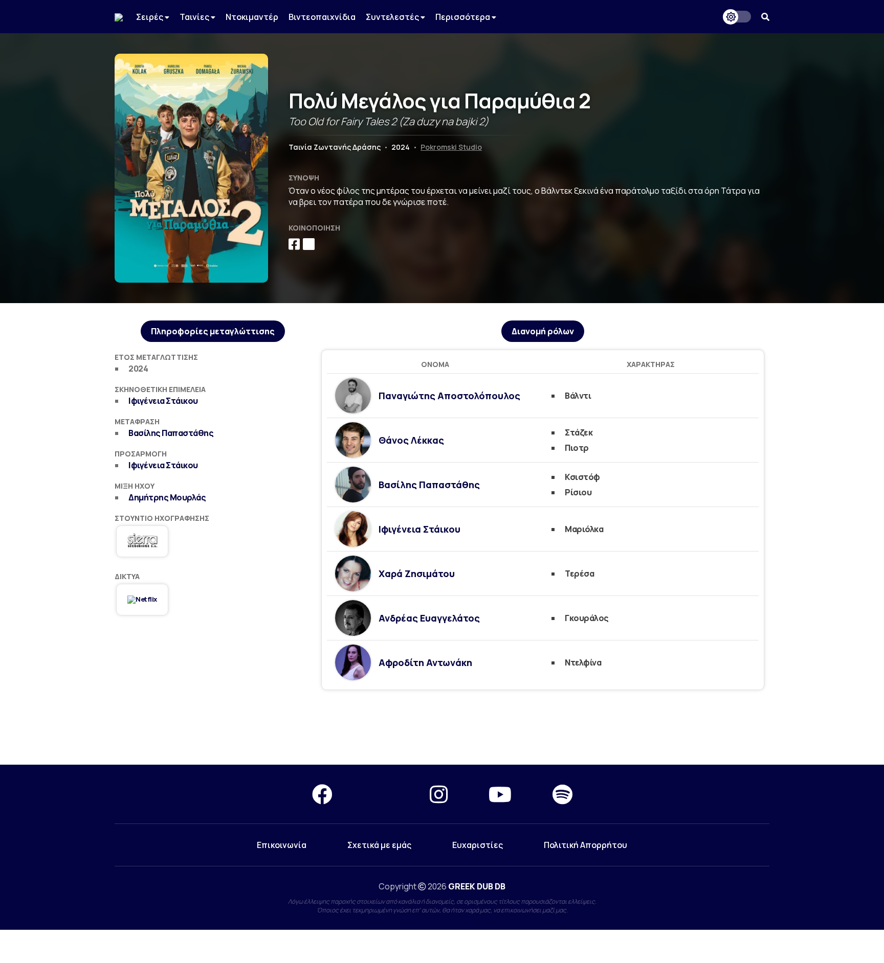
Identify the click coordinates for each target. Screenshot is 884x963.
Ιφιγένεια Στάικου (163, 400)
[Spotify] (562, 794)
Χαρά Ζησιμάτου (417, 573)
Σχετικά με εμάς (379, 845)
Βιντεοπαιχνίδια (322, 16)
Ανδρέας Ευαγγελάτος (429, 618)
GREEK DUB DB (476, 886)
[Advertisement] (442, 728)
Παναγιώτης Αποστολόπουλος (449, 395)
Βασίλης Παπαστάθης (170, 433)
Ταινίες (195, 16)
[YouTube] (500, 794)
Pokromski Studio (451, 147)
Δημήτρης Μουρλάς (167, 497)
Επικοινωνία (281, 845)
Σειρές (150, 16)
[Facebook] (322, 794)
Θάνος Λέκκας (411, 440)
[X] (381, 794)
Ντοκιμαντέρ (252, 16)
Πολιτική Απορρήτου (585, 845)
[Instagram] (439, 794)
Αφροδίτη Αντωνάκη (425, 662)
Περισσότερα (463, 16)
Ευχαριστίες (477, 845)
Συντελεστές (393, 16)
